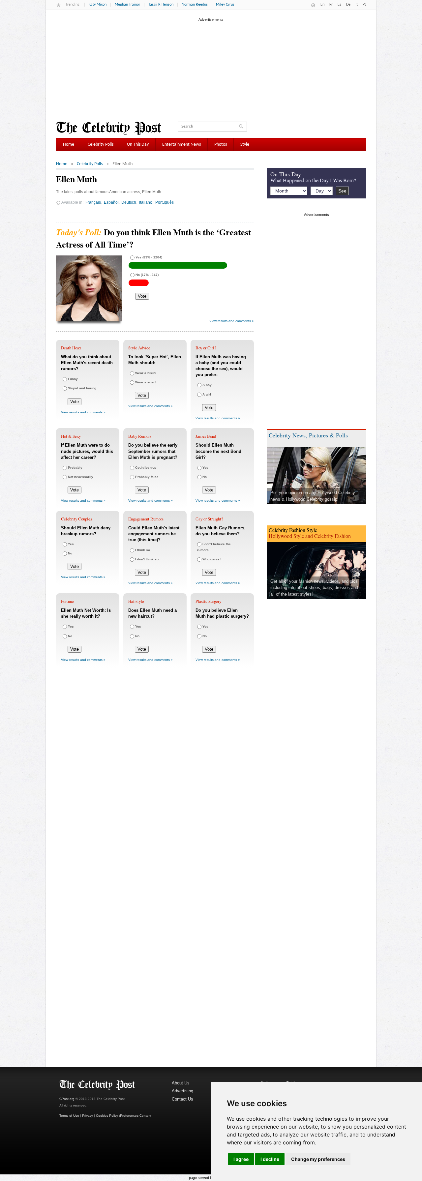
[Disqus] (155, 770)
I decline (269, 1159)
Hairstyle (136, 601)
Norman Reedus (195, 5)
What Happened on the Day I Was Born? (313, 180)
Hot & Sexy (71, 436)
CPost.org (67, 1099)
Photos (220, 144)
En (322, 5)
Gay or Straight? (209, 519)
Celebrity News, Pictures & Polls (308, 435)
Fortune (67, 601)
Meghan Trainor (127, 5)
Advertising (182, 1090)
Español (111, 202)
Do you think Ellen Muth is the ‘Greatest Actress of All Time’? (153, 238)
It (356, 5)
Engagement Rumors (146, 519)
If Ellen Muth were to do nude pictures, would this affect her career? (87, 451)
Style (244, 144)
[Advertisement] (211, 69)
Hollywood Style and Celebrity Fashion (310, 535)
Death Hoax (71, 348)
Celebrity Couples (76, 519)
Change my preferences (318, 1159)
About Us (181, 1082)
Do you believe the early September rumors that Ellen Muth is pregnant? (152, 451)
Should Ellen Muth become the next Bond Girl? (218, 451)
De (348, 5)
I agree (241, 1159)
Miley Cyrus (225, 5)
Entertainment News (181, 144)
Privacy (87, 1115)
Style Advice (139, 348)
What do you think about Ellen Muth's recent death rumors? (87, 362)
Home (68, 144)
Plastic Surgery (208, 601)
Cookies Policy (107, 1115)
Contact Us (182, 1099)
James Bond (206, 436)
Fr (331, 5)
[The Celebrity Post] (108, 128)
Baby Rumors (139, 436)
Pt (364, 5)
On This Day (138, 144)
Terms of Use (69, 1115)
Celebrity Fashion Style (293, 529)
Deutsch (128, 202)
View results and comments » (231, 321)
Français (93, 202)
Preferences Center (135, 1115)
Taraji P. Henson (160, 5)
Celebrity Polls (100, 144)
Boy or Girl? (206, 348)
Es (339, 5)
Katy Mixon (97, 5)
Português (164, 202)
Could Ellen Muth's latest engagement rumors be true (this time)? (153, 533)
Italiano (145, 202)
